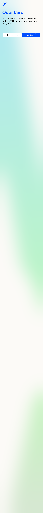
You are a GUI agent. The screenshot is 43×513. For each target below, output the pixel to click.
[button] (31, 35)
